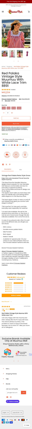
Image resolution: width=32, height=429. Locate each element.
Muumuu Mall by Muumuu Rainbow (11, 416)
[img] (6, 307)
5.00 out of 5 (20, 277)
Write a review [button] (16, 295)
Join (23, 392)
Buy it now (16, 123)
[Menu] (3, 12)
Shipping (4, 95)
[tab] (8, 169)
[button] (28, 12)
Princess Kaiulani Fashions (9, 99)
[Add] (12, 112)
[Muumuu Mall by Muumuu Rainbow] (16, 11)
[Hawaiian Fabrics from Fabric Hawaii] (7, 352)
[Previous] (14, 361)
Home (3, 66)
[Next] (18, 61)
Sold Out (16, 118)
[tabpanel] (16, 219)
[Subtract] (4, 112)
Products (9, 66)
